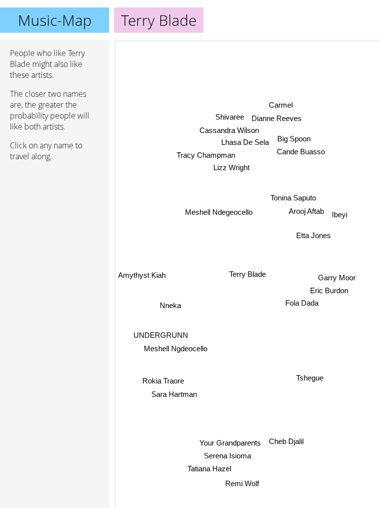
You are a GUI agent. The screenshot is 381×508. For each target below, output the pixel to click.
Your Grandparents (229, 443)
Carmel (281, 105)
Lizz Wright (231, 167)
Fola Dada (302, 302)
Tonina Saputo (293, 197)
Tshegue (309, 378)
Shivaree (229, 117)
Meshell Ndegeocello (219, 212)
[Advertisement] (54, 221)
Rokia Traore (163, 381)
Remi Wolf (241, 483)
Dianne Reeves (277, 118)
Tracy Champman (206, 155)
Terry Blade (247, 274)
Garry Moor (337, 277)
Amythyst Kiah (142, 277)
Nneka (170, 306)
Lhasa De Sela (245, 142)
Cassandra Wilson (229, 130)
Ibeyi (339, 216)
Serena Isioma (227, 455)
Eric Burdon (329, 290)
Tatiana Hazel (209, 468)
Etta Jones (313, 235)
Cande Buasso (301, 151)
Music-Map (55, 20)
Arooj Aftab (306, 211)
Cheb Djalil (285, 442)
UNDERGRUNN (160, 335)
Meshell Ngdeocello (175, 348)
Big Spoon (294, 138)
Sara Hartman (174, 394)
